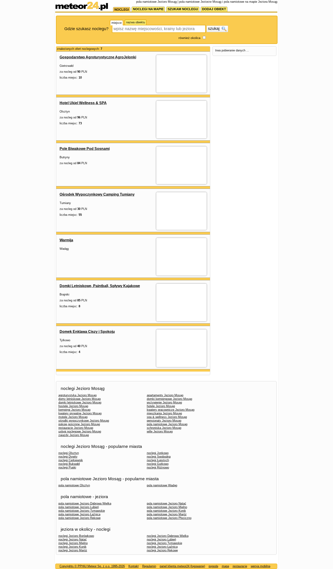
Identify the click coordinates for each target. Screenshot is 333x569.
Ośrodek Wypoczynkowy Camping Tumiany (97, 194)
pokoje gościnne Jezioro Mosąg (79, 424)
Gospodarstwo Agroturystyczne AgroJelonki (98, 57)
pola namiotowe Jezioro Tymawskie (81, 510)
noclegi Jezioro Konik (72, 546)
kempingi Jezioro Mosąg (74, 409)
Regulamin (149, 566)
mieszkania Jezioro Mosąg (164, 413)
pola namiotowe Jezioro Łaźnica (79, 514)
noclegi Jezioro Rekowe (162, 550)
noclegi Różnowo (158, 467)
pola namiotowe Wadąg (162, 485)
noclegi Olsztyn (68, 453)
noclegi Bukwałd (69, 464)
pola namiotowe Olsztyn (74, 485)
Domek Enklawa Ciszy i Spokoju (87, 332)
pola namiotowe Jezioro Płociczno (169, 518)
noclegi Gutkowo (158, 464)
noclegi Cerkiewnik (70, 460)
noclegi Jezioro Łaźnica (162, 546)
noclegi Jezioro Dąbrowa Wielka (167, 536)
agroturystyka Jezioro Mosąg (77, 395)
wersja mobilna (260, 566)
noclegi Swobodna (159, 456)
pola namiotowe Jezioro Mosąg (167, 424)
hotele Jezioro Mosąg (161, 406)
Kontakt (133, 566)
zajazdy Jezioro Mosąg (73, 435)
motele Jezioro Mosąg (72, 417)
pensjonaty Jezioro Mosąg (164, 420)
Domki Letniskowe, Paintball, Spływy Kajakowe (100, 286)
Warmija (66, 240)
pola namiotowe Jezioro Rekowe (79, 518)
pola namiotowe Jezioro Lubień (78, 507)
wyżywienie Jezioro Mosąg (164, 402)
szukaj (214, 28)
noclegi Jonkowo (158, 453)
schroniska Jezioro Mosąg (164, 428)
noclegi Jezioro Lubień (161, 539)
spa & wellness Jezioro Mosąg (167, 417)
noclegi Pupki (67, 467)
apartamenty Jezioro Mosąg (165, 395)
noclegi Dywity (67, 456)
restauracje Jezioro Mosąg (75, 428)
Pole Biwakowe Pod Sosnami (85, 149)
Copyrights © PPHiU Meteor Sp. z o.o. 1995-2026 (92, 566)
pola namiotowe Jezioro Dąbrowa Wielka (84, 503)
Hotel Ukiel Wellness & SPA (83, 103)
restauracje (240, 566)
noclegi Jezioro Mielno (73, 543)
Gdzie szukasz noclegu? (86, 28)
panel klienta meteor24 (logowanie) (182, 566)
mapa (225, 566)
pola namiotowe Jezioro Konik (166, 510)
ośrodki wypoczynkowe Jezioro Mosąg (83, 420)
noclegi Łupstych (158, 460)
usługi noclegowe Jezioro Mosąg (79, 431)
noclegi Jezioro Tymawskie (164, 543)
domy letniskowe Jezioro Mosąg (79, 399)
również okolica (189, 38)
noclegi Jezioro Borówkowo (76, 536)
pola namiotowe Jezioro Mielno (167, 507)
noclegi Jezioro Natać (72, 539)
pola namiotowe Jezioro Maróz (167, 514)
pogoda (213, 566)
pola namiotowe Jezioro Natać (166, 503)
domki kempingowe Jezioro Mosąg (169, 399)
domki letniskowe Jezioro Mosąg (79, 402)
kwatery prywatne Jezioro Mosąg (79, 413)
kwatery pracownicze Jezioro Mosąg (170, 409)
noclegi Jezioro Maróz (72, 550)
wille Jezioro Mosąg (160, 431)
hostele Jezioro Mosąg (73, 406)
